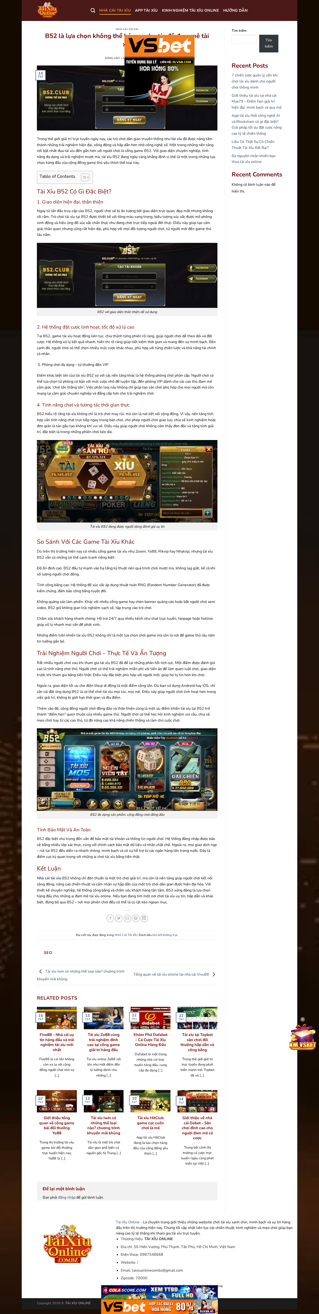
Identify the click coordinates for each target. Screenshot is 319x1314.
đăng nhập (66, 1197)
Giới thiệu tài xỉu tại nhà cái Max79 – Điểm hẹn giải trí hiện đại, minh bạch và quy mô (257, 101)
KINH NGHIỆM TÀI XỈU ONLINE (190, 10)
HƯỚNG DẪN (235, 10)
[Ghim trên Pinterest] (136, 918)
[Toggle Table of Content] (83, 177)
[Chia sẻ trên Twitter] (119, 918)
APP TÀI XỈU (146, 10)
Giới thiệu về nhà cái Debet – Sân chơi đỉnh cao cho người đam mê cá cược (197, 1128)
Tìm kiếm (239, 30)
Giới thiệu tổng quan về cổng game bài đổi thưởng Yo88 (56, 1125)
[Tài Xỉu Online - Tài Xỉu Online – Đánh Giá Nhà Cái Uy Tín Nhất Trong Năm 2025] (60, 10)
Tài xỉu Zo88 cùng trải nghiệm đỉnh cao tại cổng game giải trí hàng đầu (103, 1042)
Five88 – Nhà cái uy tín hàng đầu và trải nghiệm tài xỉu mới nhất (57, 1042)
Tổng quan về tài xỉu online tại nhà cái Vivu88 (171, 974)
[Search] (93, 10)
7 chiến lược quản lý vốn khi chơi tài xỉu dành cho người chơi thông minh (255, 81)
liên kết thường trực (165, 935)
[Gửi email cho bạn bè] (127, 918)
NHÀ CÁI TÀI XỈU (115, 10)
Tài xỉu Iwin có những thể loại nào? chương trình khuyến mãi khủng (103, 1125)
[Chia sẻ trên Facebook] (110, 918)
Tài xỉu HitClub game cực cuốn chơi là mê (150, 1123)
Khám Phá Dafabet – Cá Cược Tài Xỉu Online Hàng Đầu (150, 1039)
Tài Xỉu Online (127, 1222)
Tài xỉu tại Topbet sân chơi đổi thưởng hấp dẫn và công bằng (197, 1042)
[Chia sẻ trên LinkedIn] (144, 918)
